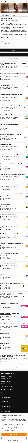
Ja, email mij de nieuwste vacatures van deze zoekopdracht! (14, 42)
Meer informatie (4, 37)
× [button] (26, 414)
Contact (3, 395)
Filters (13, 50)
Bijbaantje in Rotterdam (6, 378)
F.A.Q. (2, 392)
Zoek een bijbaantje (5, 406)
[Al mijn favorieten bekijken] (5, 1)
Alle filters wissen (14, 58)
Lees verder (24, 422)
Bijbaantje (7, 15)
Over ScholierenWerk (5, 397)
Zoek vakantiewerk (5, 409)
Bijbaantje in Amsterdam (6, 376)
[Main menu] (1, 1)
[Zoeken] (22, 1)
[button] (14, 440)
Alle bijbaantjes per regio (6, 386)
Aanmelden (3, 403)
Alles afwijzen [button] (14, 437)
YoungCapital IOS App (6, 411)
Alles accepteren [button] (14, 434)
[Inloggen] (26, 1)
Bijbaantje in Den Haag (6, 383)
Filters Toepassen (14, 55)
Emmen (13, 15)
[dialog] (14, 428)
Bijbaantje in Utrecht (5, 381)
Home (2, 15)
